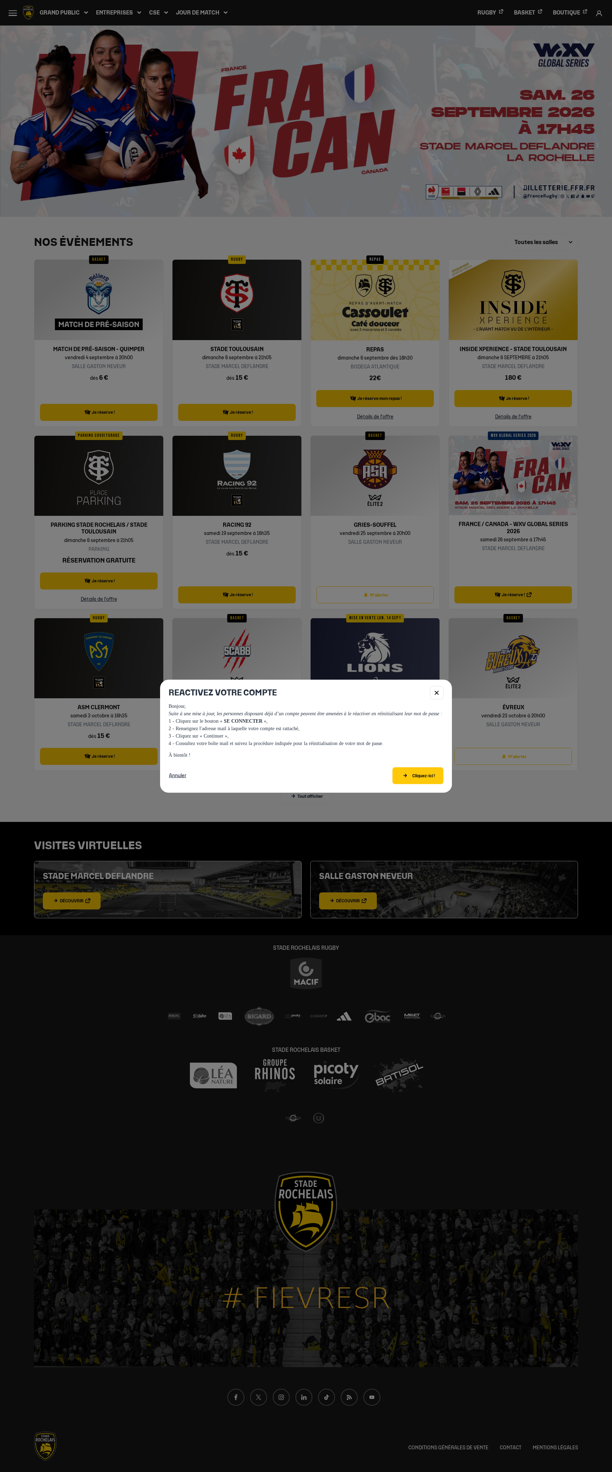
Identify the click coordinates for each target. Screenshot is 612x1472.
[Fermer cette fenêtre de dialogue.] (436, 692)
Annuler (177, 776)
